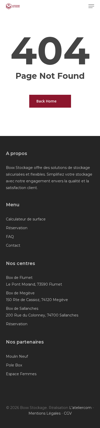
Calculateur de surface (26, 219)
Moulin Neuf (17, 356)
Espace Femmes (21, 374)
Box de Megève (20, 293)
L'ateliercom (80, 407)
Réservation (16, 228)
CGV (68, 413)
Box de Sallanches (22, 308)
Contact (13, 245)
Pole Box (14, 365)
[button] (91, 6)
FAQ (10, 236)
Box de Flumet (19, 277)
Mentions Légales (44, 413)
